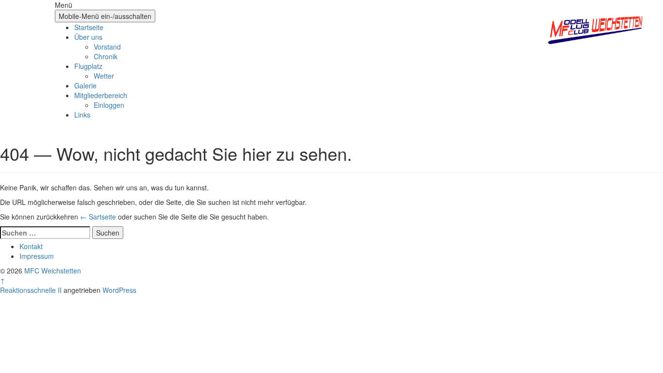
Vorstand (107, 46)
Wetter (104, 76)
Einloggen (109, 105)
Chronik (105, 56)
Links (82, 114)
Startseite (88, 27)
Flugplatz (88, 66)
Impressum (36, 256)
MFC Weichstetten (52, 270)
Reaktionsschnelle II (31, 290)
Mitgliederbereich (100, 95)
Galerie (85, 85)
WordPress (119, 290)
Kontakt (31, 246)
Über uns (88, 37)
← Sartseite (98, 216)
